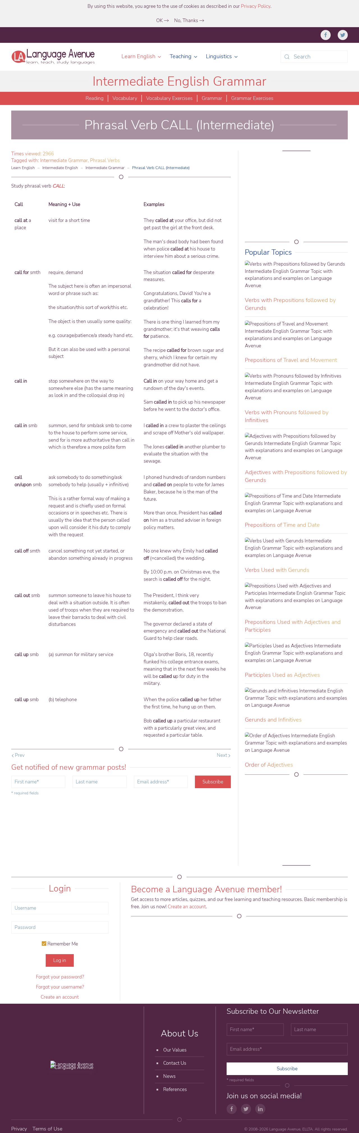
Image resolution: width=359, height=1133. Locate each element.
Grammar (212, 98)
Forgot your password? (60, 977)
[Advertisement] (296, 197)
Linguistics (219, 56)
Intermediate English (60, 167)
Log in (59, 960)
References (175, 1089)
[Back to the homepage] (54, 57)
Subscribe (212, 782)
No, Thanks (186, 20)
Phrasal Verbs (105, 160)
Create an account (60, 997)
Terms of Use (47, 1128)
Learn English (138, 56)
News (169, 1076)
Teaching (181, 56)
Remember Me (62, 944)
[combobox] (314, 56)
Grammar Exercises (252, 98)
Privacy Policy (255, 6)
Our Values (175, 1050)
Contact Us (174, 1063)
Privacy (19, 1128)
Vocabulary (124, 98)
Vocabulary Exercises (169, 98)
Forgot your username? (60, 987)
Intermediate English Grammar (179, 81)
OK (159, 20)
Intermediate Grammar (64, 160)
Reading (94, 98)
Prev (19, 755)
